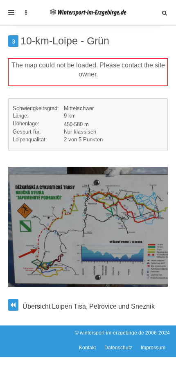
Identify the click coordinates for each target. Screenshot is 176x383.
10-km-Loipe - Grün (64, 40)
